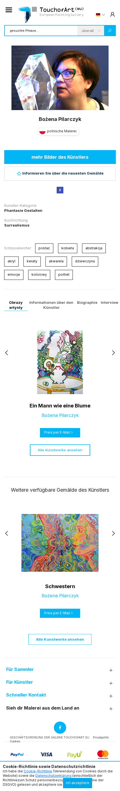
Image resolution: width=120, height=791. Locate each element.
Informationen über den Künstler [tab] (51, 305)
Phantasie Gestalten (23, 210)
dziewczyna (85, 261)
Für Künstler (19, 682)
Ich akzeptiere (77, 783)
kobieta (67, 248)
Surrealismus (17, 225)
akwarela (56, 261)
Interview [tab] (109, 302)
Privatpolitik (101, 737)
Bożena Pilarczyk (60, 119)
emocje (14, 274)
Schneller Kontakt (26, 695)
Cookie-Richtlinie (38, 771)
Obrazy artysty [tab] (16, 305)
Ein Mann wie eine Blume (60, 406)
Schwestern (60, 586)
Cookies (15, 741)
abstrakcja (93, 248)
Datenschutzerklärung (53, 775)
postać (44, 248)
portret (63, 274)
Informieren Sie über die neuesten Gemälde (63, 173)
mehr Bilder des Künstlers (60, 157)
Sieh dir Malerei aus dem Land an (42, 708)
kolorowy (39, 274)
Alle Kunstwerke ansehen (60, 450)
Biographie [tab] (87, 302)
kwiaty (32, 261)
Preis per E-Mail (57, 432)
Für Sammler (20, 669)
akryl (11, 261)
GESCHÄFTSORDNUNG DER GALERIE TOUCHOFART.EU (49, 737)
